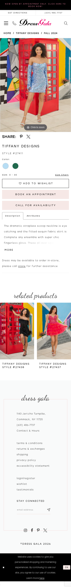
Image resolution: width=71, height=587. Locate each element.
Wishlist (22, 484)
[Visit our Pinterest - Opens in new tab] (38, 530)
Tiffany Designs (27, 33)
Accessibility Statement (33, 466)
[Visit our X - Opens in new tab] (45, 530)
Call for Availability (36, 205)
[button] (6, 22)
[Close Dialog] (3, 567)
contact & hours (28, 430)
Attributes (33, 216)
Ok (67, 567)
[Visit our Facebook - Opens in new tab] (32, 530)
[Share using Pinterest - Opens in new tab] (21, 136)
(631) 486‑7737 (26, 425)
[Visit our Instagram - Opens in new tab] (25, 530)
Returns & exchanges (31, 449)
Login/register (26, 478)
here (41, 578)
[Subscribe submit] (49, 509)
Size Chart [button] (62, 175)
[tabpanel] (35, 85)
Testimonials (25, 489)
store (22, 266)
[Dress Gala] (35, 22)
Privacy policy (26, 460)
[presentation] (17, 331)
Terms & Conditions (30, 443)
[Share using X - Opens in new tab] (28, 136)
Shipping (22, 454)
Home (7, 33)
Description (12, 216)
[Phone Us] (14, 22)
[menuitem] (6, 22)
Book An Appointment (35, 194)
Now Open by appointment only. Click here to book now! (35, 5)
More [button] (9, 249)
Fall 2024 (51, 33)
